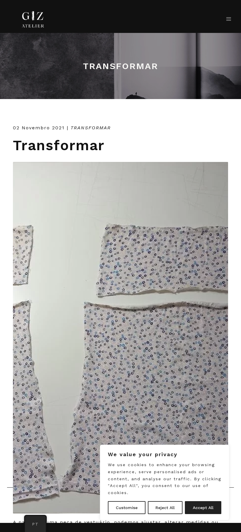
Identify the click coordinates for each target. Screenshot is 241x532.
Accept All (203, 507)
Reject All (165, 507)
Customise (127, 507)
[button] (228, 19)
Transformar (59, 145)
